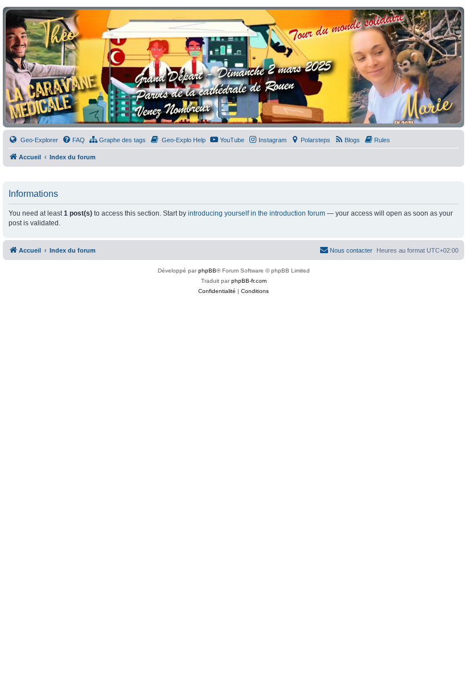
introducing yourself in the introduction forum (256, 213)
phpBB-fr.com (249, 281)
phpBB (207, 270)
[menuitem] (33, 140)
